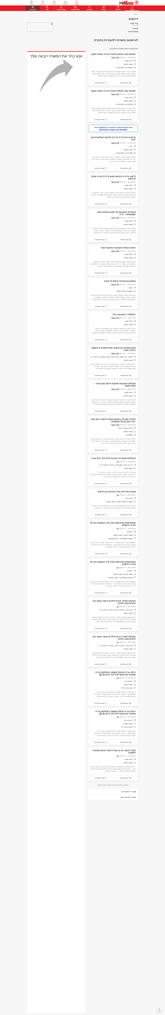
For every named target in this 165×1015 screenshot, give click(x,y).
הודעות (54, 4)
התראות (103, 9)
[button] (159, 1009)
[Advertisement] (154, 55)
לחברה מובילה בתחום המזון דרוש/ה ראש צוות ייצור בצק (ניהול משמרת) (113, 420)
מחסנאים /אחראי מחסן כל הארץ (120, 281)
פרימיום (42, 4)
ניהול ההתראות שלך (128, 797)
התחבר (31, 4)
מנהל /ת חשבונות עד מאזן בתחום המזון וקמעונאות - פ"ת (116, 213)
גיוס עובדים (32, 9)
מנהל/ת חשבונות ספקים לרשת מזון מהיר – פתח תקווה (115, 384)
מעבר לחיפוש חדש (128, 792)
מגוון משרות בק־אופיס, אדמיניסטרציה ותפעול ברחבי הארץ (113, 349)
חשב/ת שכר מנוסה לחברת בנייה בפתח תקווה (113, 54)
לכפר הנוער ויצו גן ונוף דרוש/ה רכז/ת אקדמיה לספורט (114, 751)
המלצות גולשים (61, 9)
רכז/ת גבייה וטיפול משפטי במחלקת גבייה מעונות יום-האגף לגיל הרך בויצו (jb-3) (115, 673)
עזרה (47, 9)
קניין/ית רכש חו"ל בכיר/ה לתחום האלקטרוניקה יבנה (113, 138)
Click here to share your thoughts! (113, 129)
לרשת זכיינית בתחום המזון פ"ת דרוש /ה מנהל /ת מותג (113, 177)
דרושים (77, 4)
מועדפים (89, 9)
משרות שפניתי (75, 9)
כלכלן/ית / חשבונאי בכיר (124, 314)
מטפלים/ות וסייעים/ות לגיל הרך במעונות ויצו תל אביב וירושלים (113, 524)
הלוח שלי (118, 9)
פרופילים (65, 4)
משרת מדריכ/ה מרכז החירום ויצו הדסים (117, 491)
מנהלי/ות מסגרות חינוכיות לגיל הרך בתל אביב (113, 458)
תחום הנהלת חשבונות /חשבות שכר (118, 248)
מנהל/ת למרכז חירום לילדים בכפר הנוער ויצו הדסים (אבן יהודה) (114, 602)
